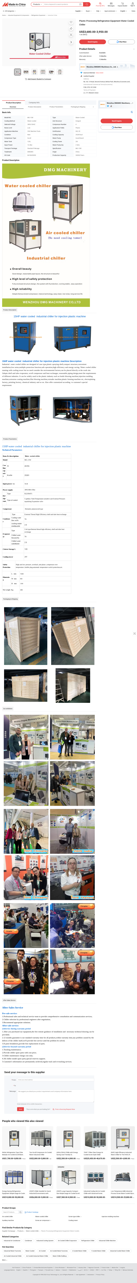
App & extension (109, 11)
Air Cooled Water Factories (59, 1251)
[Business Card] (132, 112)
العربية (80, 1270)
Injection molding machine (110, 1216)
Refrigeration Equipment (38, 15)
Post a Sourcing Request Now (64, 1109)
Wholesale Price (71, 1267)
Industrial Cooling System (44, 1241)
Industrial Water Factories (12, 1251)
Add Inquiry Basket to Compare (39, 79)
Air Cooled (42, 1251)
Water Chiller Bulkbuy (60, 1256)
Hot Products (16, 1267)
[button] (89, 107)
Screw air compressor (42, 1220)
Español (25, 1270)
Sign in (132, 6)
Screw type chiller (74, 1216)
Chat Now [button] (123, 42)
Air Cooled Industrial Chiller (13, 1256)
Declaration (90, 1274)
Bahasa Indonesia (128, 1270)
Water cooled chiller (41, 1216)
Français (40, 1270)
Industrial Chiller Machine (107, 1241)
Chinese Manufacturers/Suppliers (43, 1267)
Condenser (28, 1241)
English (18, 1270)
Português (33, 1270)
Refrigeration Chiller (87, 1241)
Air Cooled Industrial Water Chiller (37, 1256)
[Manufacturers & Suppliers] (13, 4)
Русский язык (49, 1270)
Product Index (105, 1267)
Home (4, 15)
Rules (133, 11)
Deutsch (64, 1270)
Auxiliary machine (8, 1220)
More (4, 1260)
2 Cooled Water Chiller (79, 1251)
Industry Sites (82, 1267)
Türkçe (110, 1270)
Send (20, 1109)
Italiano (58, 1270)
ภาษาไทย (103, 1270)
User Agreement (80, 1274)
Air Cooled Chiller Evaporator (67, 1241)
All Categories (9, 11)
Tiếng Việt (117, 1270)
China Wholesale (60, 1267)
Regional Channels (93, 1267)
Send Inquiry (93, 42)
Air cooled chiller (7, 1216)
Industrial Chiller (52, 15)
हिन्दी (97, 1270)
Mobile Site (115, 1267)
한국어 (86, 1270)
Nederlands (72, 1270)
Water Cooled (29, 1251)
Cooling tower (73, 1220)
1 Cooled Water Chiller (98, 1251)
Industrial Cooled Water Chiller (120, 1251)
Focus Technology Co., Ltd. (54, 1274)
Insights (122, 1267)
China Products (26, 1267)
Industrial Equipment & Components (18, 15)
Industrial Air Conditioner (12, 1241)
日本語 (92, 1270)
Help (97, 11)
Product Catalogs (32, 1212)
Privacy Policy (100, 1274)
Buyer (88, 11)
